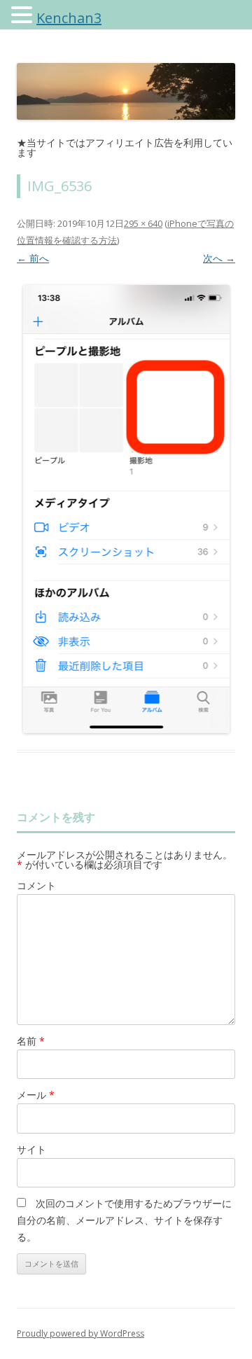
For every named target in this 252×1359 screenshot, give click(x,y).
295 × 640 (143, 223)
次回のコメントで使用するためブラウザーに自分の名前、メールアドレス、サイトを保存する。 (124, 1220)
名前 (31, 1040)
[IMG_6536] (126, 509)
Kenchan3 (69, 17)
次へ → (219, 258)
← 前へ (33, 258)
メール (36, 1094)
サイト (31, 1149)
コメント (36, 885)
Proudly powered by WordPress (80, 1333)
